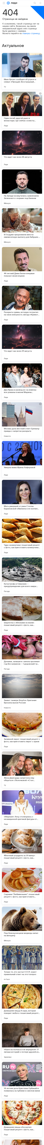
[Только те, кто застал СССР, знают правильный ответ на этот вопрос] (22, 964)
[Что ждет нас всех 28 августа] (22, 149)
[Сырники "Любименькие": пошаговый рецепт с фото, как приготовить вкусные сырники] (22, 886)
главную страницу (31, 33)
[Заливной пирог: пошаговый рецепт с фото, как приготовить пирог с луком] (22, 731)
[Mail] (8, 3)
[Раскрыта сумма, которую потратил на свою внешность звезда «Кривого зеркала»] (22, 304)
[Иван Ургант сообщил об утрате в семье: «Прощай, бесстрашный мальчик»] (22, 71)
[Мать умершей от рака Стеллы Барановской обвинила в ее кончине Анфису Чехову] (22, 498)
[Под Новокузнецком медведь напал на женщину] (22, 925)
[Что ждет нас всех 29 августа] (22, 343)
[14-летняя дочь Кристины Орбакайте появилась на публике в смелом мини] (22, 1080)
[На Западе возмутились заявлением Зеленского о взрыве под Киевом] (22, 187)
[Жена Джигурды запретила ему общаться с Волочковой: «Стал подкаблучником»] (22, 769)
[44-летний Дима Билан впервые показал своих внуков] (22, 265)
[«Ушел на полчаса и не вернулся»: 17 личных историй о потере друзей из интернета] (22, 1041)
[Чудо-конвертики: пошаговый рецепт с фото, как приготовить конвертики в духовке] (22, 537)
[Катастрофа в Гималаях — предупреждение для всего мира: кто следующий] (22, 575)
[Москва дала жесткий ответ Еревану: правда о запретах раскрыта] (22, 420)
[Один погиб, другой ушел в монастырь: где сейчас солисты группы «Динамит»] (22, 110)
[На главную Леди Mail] (13, 3)
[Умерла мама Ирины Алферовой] (22, 459)
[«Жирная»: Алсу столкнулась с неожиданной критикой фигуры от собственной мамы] (22, 808)
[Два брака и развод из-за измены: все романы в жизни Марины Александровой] (22, 381)
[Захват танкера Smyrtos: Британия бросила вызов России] (22, 692)
